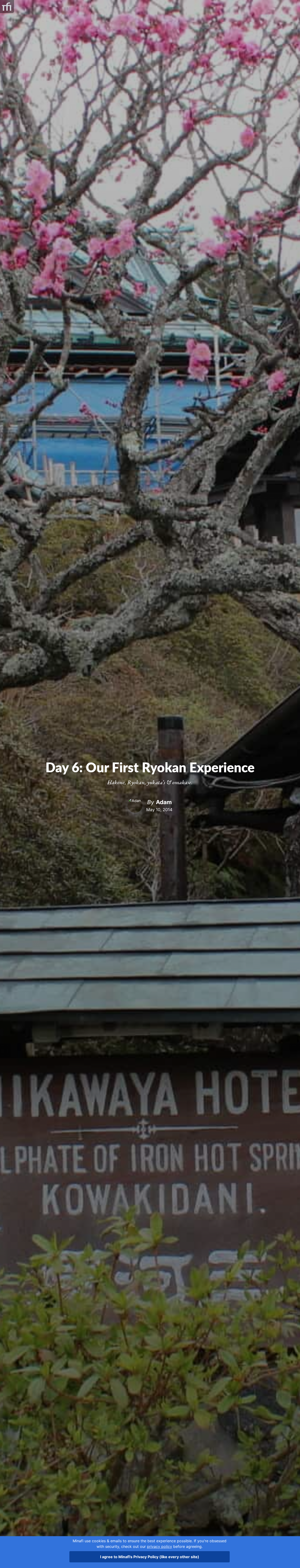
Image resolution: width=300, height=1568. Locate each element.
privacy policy (159, 1546)
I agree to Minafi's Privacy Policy (149, 1556)
